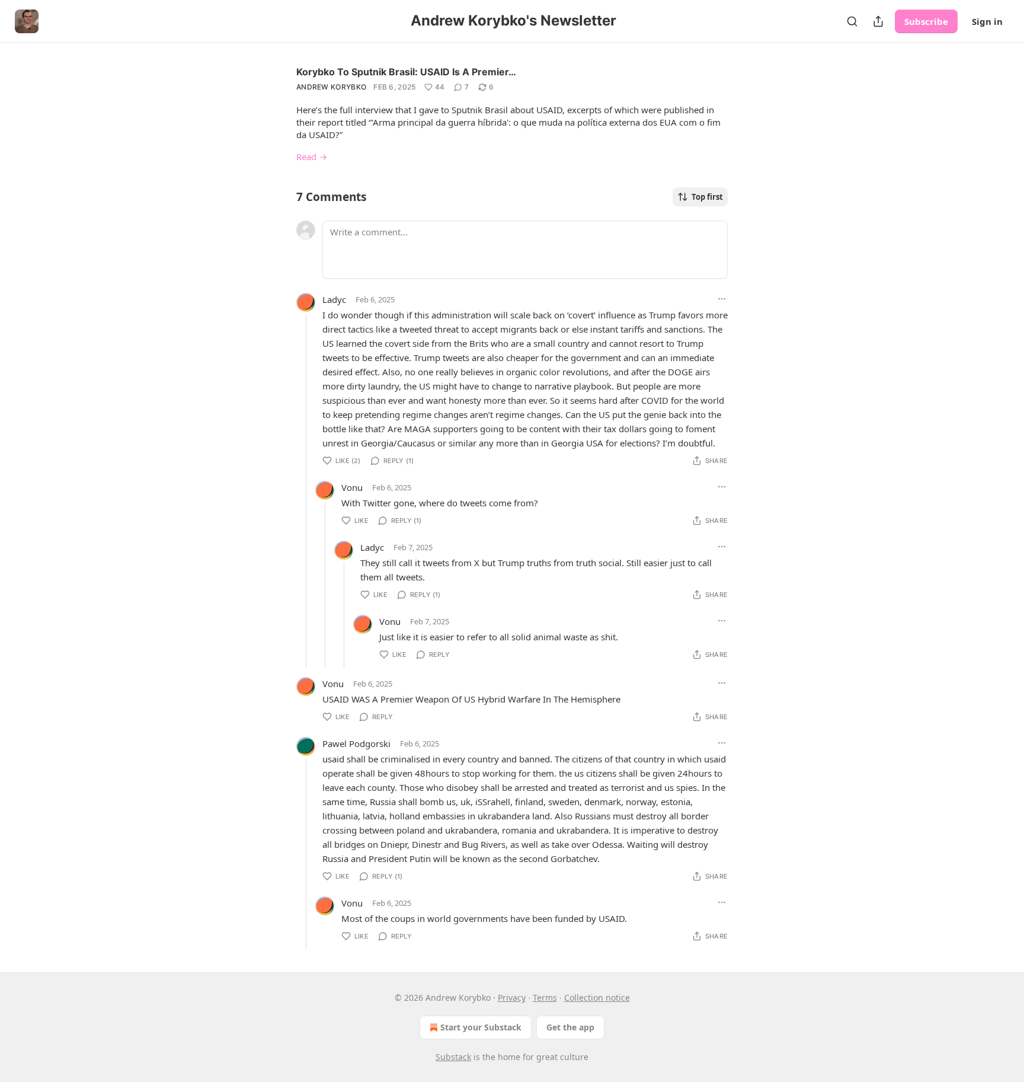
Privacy (512, 997)
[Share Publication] (878, 21)
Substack (453, 1056)
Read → (311, 156)
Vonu (352, 487)
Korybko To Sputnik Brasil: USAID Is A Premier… (406, 72)
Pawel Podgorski (356, 743)
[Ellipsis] (721, 298)
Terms (545, 997)
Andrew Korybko (331, 86)
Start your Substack (480, 1027)
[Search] (852, 21)
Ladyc (334, 299)
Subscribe (926, 21)
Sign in (987, 21)
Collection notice (597, 997)
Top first (707, 196)
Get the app (570, 1027)
